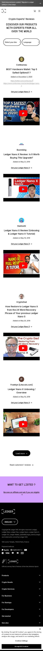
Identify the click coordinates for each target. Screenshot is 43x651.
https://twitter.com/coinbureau (21, 81)
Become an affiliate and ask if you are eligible (21, 492)
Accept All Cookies (21, 646)
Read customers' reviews (20, 465)
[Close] (40, 629)
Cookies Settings (21, 641)
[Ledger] (4, 11)
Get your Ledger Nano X (20, 92)
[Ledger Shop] (35, 11)
